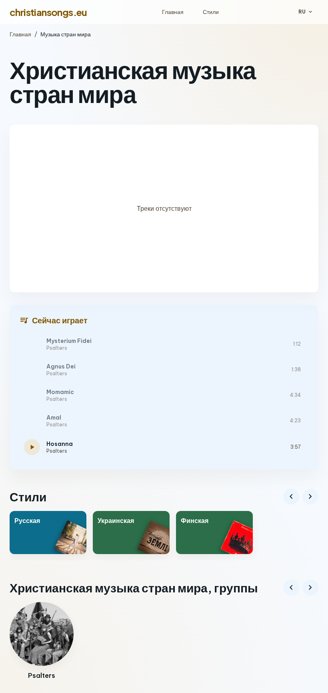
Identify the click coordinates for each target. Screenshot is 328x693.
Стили (211, 12)
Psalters (56, 348)
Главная (173, 12)
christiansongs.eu (48, 12)
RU (306, 12)
